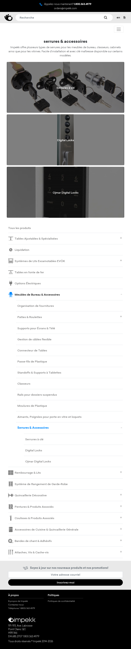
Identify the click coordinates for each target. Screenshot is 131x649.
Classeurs (23, 383)
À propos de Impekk (18, 601)
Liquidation (22, 249)
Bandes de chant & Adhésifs (33, 541)
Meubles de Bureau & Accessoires (37, 294)
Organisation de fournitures (35, 305)
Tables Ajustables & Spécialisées (36, 238)
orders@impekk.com (65, 8)
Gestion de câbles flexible (34, 339)
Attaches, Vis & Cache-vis (32, 552)
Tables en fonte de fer (29, 272)
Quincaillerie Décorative (31, 495)
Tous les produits (19, 228)
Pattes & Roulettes (29, 317)
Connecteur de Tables (32, 350)
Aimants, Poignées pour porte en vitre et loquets (49, 416)
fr (124, 17)
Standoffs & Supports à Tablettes (39, 372)
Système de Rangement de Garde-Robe (41, 484)
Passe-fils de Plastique (32, 361)
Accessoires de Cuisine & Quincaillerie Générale (46, 529)
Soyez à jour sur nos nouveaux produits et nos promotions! (69, 568)
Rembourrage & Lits (28, 472)
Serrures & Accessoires (33, 428)
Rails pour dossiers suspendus (37, 394)
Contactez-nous (16, 605)
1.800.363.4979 (82, 4)
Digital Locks (33, 450)
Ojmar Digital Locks (38, 461)
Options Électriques (28, 283)
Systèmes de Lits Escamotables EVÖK (40, 261)
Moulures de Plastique (32, 405)
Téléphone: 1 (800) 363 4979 (21, 608)
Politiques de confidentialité (61, 601)
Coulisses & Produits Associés (34, 518)
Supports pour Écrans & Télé (36, 328)
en (118, 17)
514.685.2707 (15, 637)
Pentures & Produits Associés (34, 506)
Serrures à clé (34, 439)
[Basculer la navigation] (118, 29)
